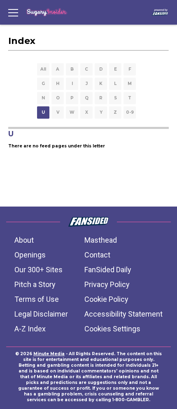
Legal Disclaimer (41, 314)
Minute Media (49, 353)
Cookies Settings (112, 328)
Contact (97, 254)
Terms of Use (36, 299)
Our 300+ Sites (38, 269)
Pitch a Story (35, 284)
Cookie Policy (106, 299)
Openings (30, 254)
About (24, 240)
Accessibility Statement (123, 314)
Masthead (100, 240)
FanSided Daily (107, 269)
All (43, 69)
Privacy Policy (107, 284)
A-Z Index (30, 328)
